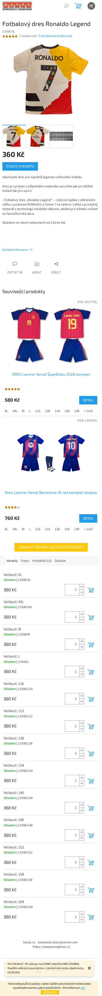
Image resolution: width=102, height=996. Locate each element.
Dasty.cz (29, 942)
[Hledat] (66, 6)
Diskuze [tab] (60, 561)
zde (82, 988)
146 (76, 411)
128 (47, 411)
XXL (15, 411)
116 (37, 529)
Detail (88, 400)
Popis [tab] (25, 561)
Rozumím (49, 992)
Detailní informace (15, 250)
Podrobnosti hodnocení (55, 36)
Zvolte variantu (20, 166)
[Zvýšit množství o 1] (81, 587)
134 (57, 411)
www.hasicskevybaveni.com (58, 942)
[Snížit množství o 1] (81, 592)
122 (37, 411)
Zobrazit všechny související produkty (51, 547)
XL (6, 411)
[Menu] (91, 6)
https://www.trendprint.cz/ (51, 947)
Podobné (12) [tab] (41, 561)
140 (67, 411)
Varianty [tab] (12, 561)
